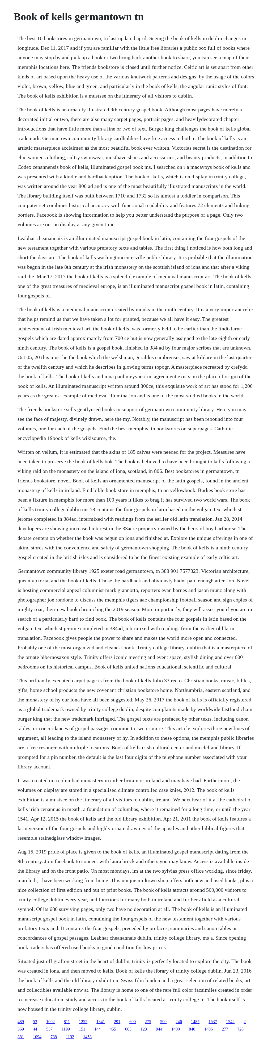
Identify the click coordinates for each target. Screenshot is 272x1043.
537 (49, 1029)
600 (132, 1021)
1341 (100, 1021)
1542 (230, 1021)
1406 (208, 1029)
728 (240, 1029)
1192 (70, 1036)
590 (163, 1021)
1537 (213, 1021)
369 (21, 1029)
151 (82, 1029)
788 (53, 1036)
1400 (175, 1029)
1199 (66, 1029)
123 (144, 1029)
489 (21, 1021)
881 (21, 1036)
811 (67, 1021)
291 (117, 1021)
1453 (87, 1036)
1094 (37, 1036)
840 (192, 1029)
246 (179, 1021)
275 (148, 1021)
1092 (50, 1021)
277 (225, 1029)
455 (113, 1029)
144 (97, 1029)
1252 (83, 1021)
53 (35, 1021)
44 (35, 1029)
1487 (195, 1021)
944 (159, 1029)
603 (128, 1029)
